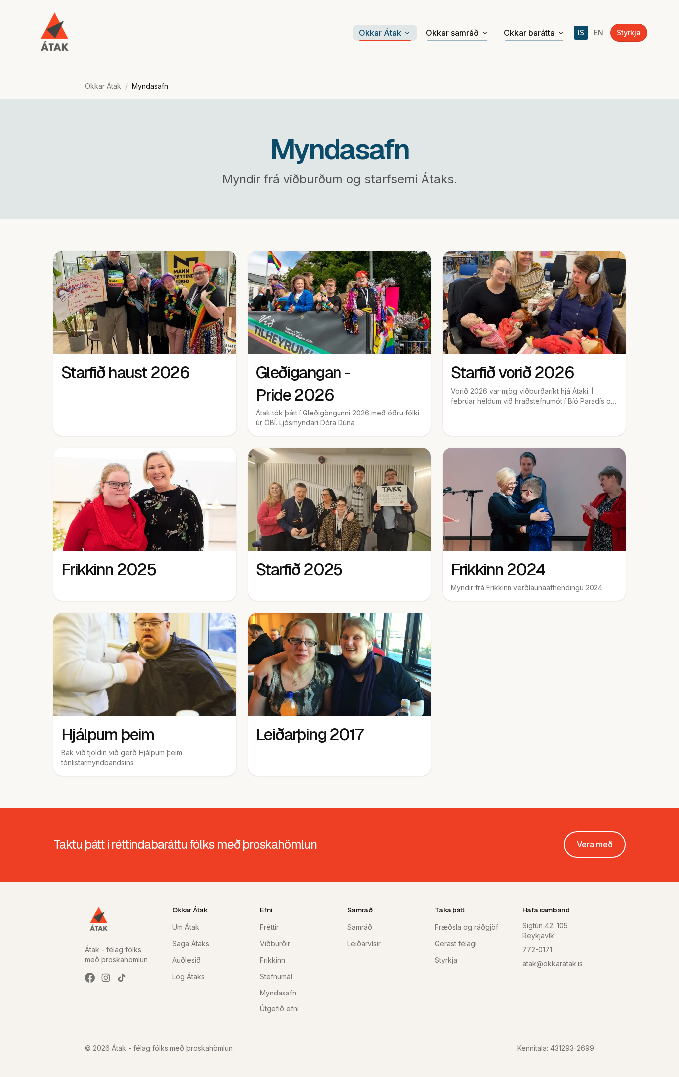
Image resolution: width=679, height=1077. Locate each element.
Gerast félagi (456, 943)
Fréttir (269, 927)
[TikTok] (122, 978)
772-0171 (537, 949)
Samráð (359, 927)
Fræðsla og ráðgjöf (466, 927)
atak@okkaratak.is (552, 963)
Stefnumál (276, 976)
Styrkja (629, 32)
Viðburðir (275, 943)
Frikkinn (272, 960)
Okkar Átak (380, 33)
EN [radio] (598, 32)
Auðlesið (186, 960)
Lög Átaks (188, 976)
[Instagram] (106, 978)
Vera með (595, 844)
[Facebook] (90, 978)
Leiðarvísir (364, 943)
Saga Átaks (190, 943)
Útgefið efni (279, 1008)
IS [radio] (581, 32)
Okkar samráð (452, 33)
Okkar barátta (529, 33)
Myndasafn (278, 993)
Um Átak (185, 927)
